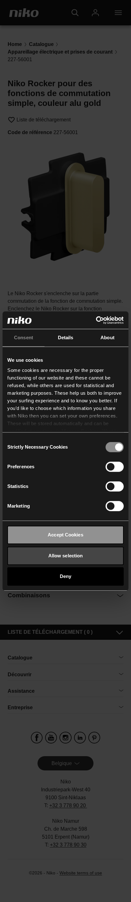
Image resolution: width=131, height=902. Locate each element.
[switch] (115, 467)
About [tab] (107, 337)
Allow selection (65, 555)
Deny (65, 576)
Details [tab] (65, 337)
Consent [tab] (23, 337)
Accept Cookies (65, 534)
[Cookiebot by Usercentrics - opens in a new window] (96, 320)
